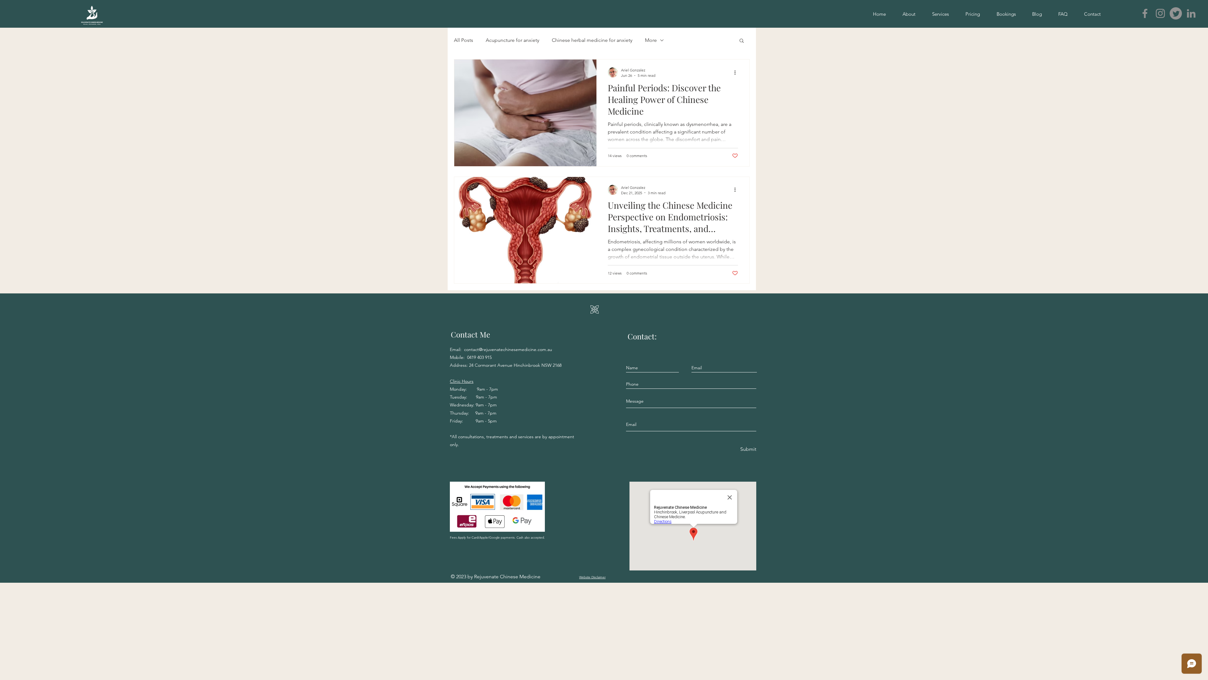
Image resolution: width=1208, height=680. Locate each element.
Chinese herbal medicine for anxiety (592, 40)
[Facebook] (1145, 13)
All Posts (463, 40)
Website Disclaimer (592, 577)
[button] (742, 41)
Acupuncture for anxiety (512, 40)
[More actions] (737, 72)
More (651, 40)
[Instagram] (1160, 13)
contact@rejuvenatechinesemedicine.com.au (508, 349)
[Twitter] (1176, 13)
